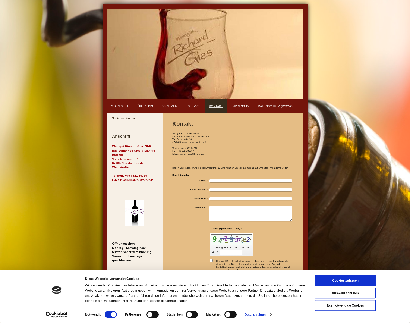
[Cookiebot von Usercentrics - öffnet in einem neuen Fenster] (56, 314)
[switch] (152, 314)
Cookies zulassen (345, 280)
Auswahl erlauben (345, 293)
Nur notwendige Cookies (345, 305)
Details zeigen (255, 314)
